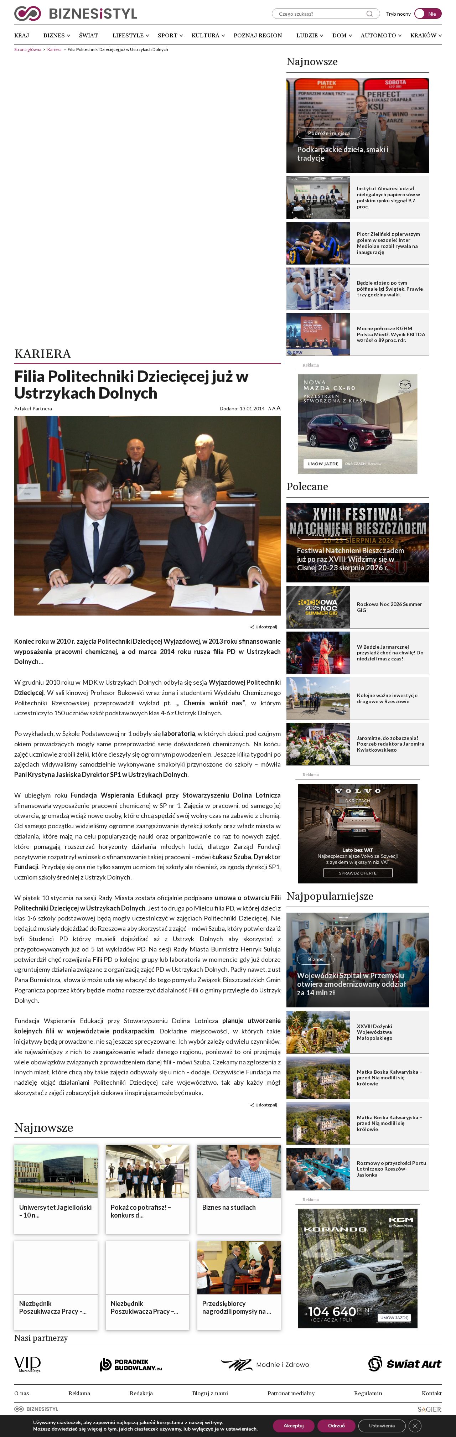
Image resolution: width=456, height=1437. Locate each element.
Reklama (79, 1393)
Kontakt (432, 1393)
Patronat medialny (291, 1393)
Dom (339, 35)
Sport (167, 35)
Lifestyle (128, 35)
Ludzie (307, 35)
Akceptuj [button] (294, 1425)
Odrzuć (336, 1425)
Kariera (54, 49)
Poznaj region (258, 35)
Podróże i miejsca (329, 133)
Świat (88, 35)
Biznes (54, 35)
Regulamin (368, 1393)
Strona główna (27, 49)
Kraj (21, 35)
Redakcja (141, 1393)
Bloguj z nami (210, 1393)
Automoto (378, 35)
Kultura (205, 35)
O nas (21, 1393)
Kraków (423, 35)
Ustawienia (382, 1425)
